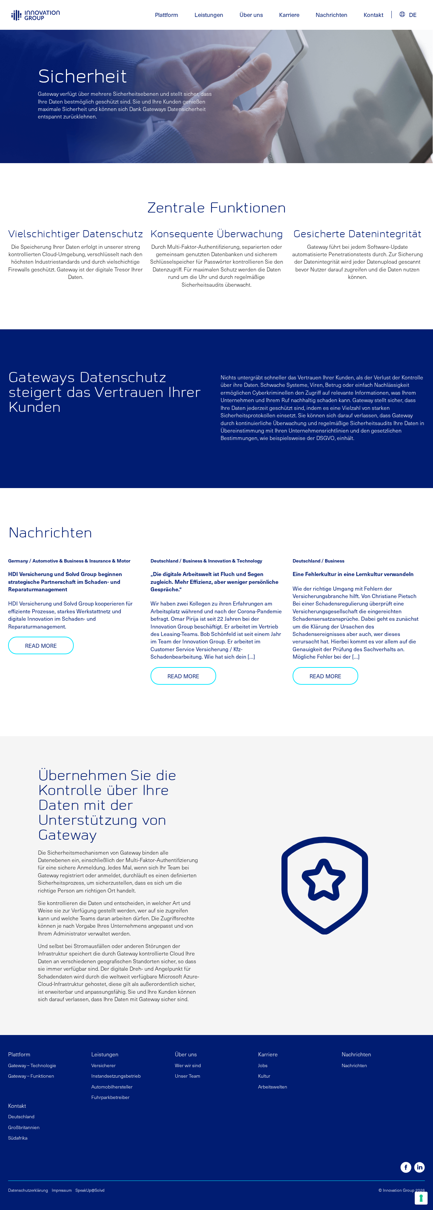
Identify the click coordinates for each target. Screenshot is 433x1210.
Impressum (62, 1190)
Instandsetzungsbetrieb (116, 1075)
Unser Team (187, 1075)
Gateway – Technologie (32, 1065)
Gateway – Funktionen (31, 1075)
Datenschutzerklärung (28, 1190)
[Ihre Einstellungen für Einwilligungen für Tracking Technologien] (421, 1198)
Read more (41, 645)
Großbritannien (24, 1127)
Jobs (263, 1065)
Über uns (186, 1054)
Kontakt (373, 14)
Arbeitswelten (272, 1086)
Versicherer (103, 1065)
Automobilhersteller (112, 1086)
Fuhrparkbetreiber (110, 1097)
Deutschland (21, 1116)
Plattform (19, 1054)
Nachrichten (331, 14)
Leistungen (104, 1054)
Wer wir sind (188, 1065)
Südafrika (17, 1137)
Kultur (264, 1075)
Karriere (289, 14)
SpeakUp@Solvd (90, 1190)
